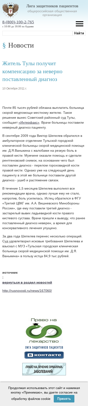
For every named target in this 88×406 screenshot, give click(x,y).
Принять (64, 399)
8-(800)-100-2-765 (18, 22)
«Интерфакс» (29, 122)
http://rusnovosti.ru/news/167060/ (27, 290)
